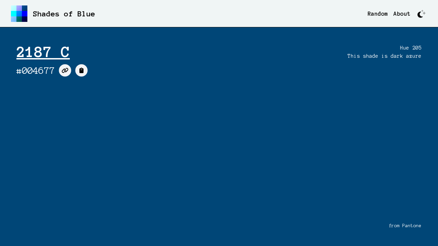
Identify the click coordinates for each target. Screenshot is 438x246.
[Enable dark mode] (421, 13)
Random (378, 14)
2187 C (43, 52)
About (402, 14)
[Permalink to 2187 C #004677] (65, 70)
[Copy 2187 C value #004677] (81, 70)
